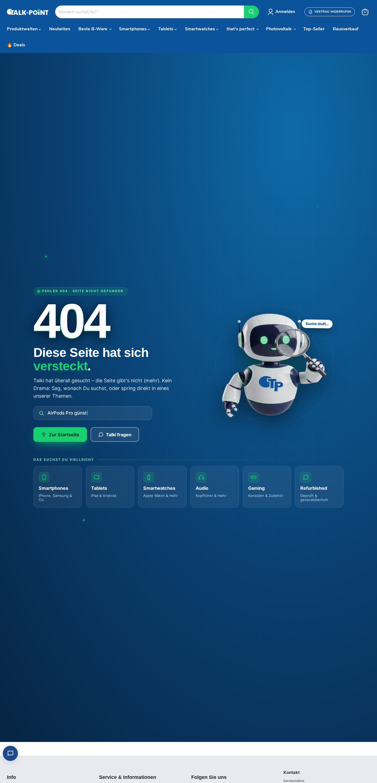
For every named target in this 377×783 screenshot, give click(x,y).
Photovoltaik (279, 29)
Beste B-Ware (93, 29)
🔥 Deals (16, 45)
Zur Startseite (64, 434)
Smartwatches (200, 29)
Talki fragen (118, 434)
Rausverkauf (346, 29)
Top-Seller (314, 29)
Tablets (166, 29)
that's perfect (241, 29)
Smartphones (133, 29)
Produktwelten (23, 29)
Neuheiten (59, 29)
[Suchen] (251, 12)
